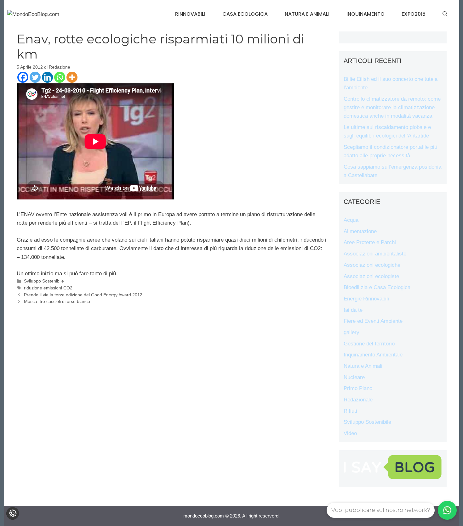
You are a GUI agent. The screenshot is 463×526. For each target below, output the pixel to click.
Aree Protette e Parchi (370, 242)
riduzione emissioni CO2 (48, 287)
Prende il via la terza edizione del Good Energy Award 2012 (83, 294)
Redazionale (358, 400)
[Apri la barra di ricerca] (445, 14)
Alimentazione (360, 231)
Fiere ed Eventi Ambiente (373, 321)
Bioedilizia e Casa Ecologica (377, 287)
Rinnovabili (190, 14)
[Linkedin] (47, 77)
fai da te (353, 310)
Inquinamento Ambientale (373, 355)
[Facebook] (22, 77)
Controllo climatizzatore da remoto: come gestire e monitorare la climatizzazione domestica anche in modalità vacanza (392, 107)
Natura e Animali (307, 14)
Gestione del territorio (369, 344)
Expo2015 (414, 14)
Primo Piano (358, 388)
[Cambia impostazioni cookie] (12, 513)
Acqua (351, 220)
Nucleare (354, 377)
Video (350, 433)
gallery (351, 332)
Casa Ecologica (245, 14)
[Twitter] (35, 77)
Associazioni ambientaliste (375, 254)
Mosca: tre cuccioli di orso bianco (57, 301)
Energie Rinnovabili (366, 299)
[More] (71, 77)
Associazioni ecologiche (372, 265)
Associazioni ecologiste (371, 276)
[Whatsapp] (59, 77)
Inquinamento (365, 14)
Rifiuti (350, 411)
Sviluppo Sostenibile (44, 280)
